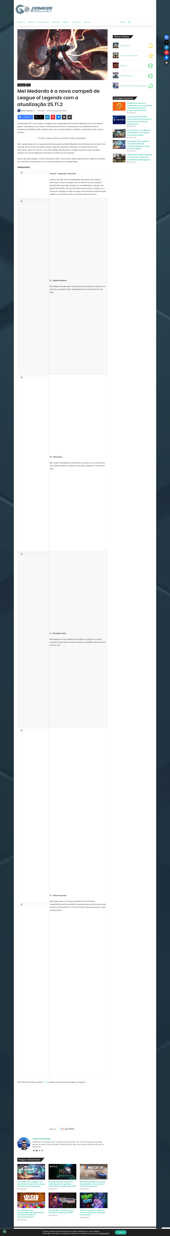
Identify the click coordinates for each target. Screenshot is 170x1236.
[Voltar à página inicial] (34, 9)
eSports (66, 22)
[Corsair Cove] (116, 45)
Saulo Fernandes (27, 111)
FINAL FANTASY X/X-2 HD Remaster (133, 86)
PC (28, 85)
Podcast (87, 22)
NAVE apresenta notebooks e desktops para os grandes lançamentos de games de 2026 (62, 1184)
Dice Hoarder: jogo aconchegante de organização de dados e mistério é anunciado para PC (30, 1213)
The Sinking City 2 (126, 76)
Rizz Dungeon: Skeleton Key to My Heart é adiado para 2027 (61, 1211)
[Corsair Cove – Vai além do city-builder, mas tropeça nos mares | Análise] (119, 133)
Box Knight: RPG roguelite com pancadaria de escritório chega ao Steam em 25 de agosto (31, 1184)
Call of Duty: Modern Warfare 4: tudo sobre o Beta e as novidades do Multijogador (139, 157)
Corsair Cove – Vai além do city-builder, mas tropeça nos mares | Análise (138, 132)
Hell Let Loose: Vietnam (129, 56)
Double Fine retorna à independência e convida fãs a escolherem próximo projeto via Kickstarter (139, 107)
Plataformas (43, 22)
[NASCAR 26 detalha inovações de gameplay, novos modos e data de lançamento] (94, 1172)
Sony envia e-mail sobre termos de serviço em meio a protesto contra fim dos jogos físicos (139, 120)
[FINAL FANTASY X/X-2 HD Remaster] (116, 86)
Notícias (20, 22)
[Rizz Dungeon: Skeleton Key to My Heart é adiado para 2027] (62, 1200)
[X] (39, 1150)
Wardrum (123, 66)
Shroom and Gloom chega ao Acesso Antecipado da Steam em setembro (92, 1212)
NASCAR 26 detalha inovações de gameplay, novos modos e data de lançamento (92, 1184)
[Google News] (67, 1128)
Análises (31, 22)
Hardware (55, 22)
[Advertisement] (109, 7)
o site (45, 1082)
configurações (104, 1233)
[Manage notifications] (4, 1231)
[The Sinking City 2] (116, 75)
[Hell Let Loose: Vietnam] (116, 55)
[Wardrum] (116, 65)
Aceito (120, 1232)
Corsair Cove (125, 45)
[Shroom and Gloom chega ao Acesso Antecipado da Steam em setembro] (94, 1200)
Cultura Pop (76, 22)
